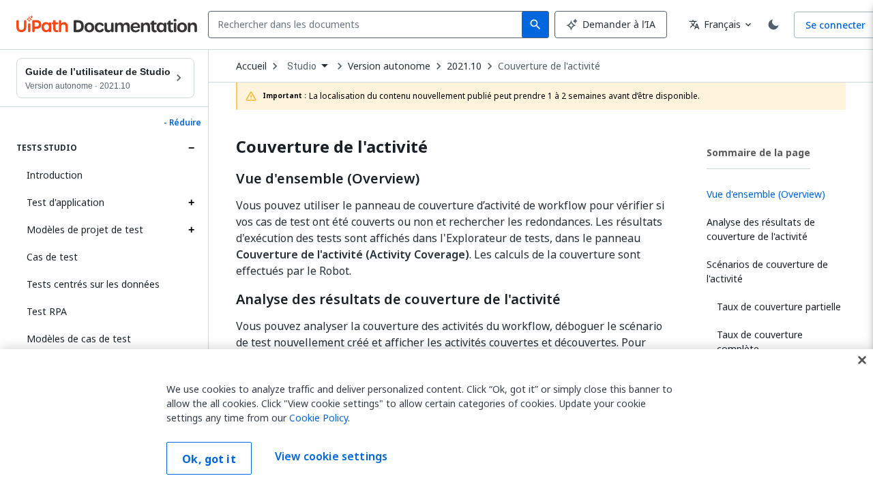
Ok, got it (209, 459)
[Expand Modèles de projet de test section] (191, 230)
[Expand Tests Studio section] (191, 148)
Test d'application (65, 202)
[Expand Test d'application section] (191, 202)
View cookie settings (331, 457)
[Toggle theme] (773, 24)
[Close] (862, 360)
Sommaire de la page (758, 152)
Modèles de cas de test (79, 338)
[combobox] (368, 24)
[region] (436, 420)
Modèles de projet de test (85, 229)
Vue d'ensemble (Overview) (327, 178)
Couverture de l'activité (549, 66)
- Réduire (182, 123)
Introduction (55, 175)
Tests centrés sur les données (93, 284)
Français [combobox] (715, 24)
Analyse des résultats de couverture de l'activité (398, 299)
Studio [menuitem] (301, 66)
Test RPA (47, 311)
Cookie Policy (318, 418)
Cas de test (52, 257)
